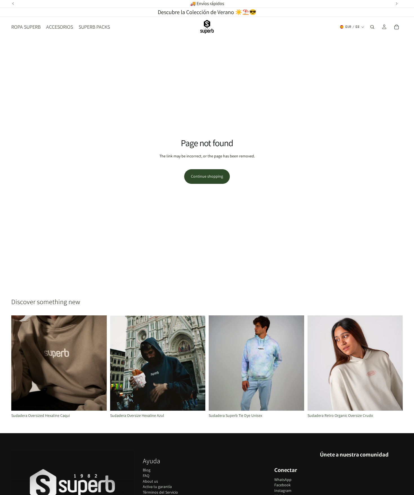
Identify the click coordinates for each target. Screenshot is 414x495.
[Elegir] (98, 402)
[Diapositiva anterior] (19, 363)
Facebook (282, 484)
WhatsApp (282, 479)
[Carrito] (396, 27)
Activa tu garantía (157, 486)
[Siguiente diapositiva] (98, 363)
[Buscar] (372, 27)
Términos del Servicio (160, 492)
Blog (146, 470)
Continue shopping (207, 176)
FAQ (146, 475)
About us (150, 481)
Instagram (282, 490)
